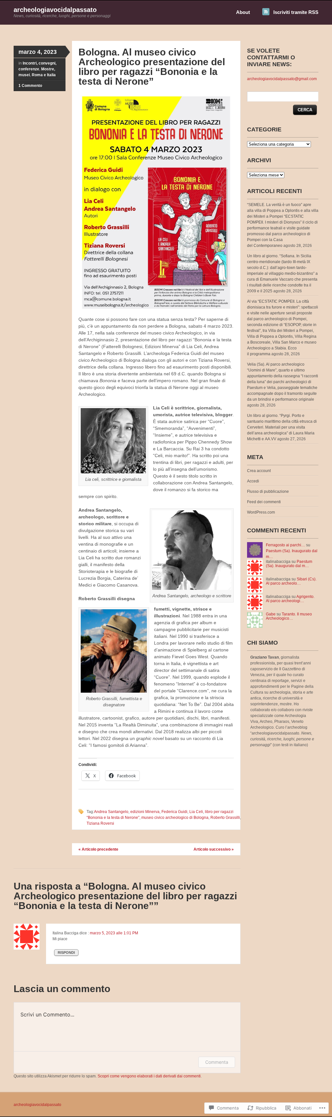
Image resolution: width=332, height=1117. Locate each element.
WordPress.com (261, 512)
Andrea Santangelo (111, 811)
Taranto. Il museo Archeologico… (289, 616)
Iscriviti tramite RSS (295, 12)
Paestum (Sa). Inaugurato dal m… (289, 563)
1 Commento (30, 85)
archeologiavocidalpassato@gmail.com (282, 79)
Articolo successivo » (214, 849)
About (243, 12)
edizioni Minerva (145, 811)
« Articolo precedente (98, 849)
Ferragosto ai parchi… (285, 545)
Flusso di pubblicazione (268, 491)
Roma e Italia (44, 75)
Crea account (259, 470)
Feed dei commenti (264, 502)
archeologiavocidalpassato (55, 9)
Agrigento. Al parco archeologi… (290, 598)
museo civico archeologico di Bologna (174, 817)
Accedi (253, 481)
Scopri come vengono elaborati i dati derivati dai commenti (149, 1076)
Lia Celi (196, 811)
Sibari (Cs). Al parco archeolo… (291, 581)
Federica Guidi (174, 811)
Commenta (216, 1062)
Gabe (271, 614)
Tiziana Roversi (100, 823)
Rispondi (66, 952)
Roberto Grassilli (225, 817)
